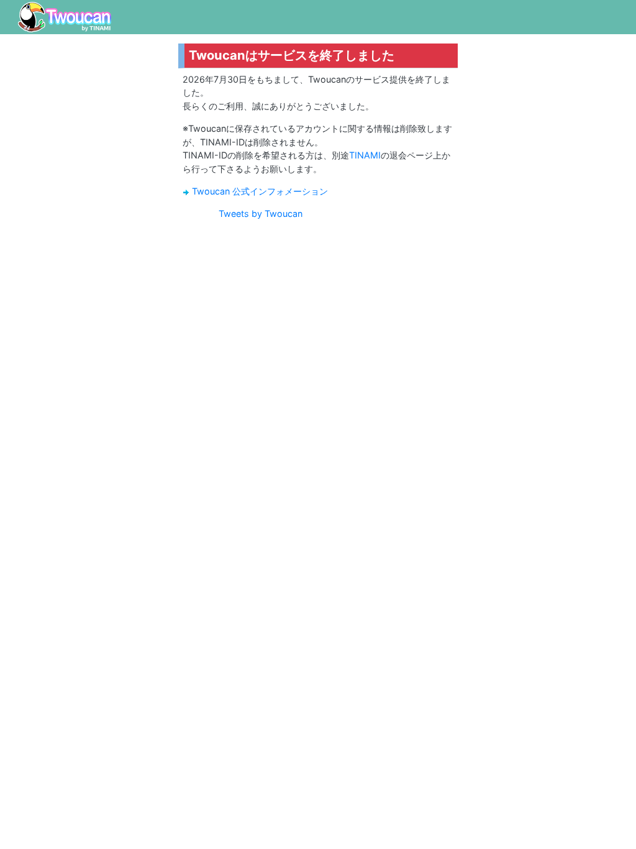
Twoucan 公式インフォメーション (260, 191)
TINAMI (365, 155)
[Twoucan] (64, 17)
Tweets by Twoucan (260, 213)
